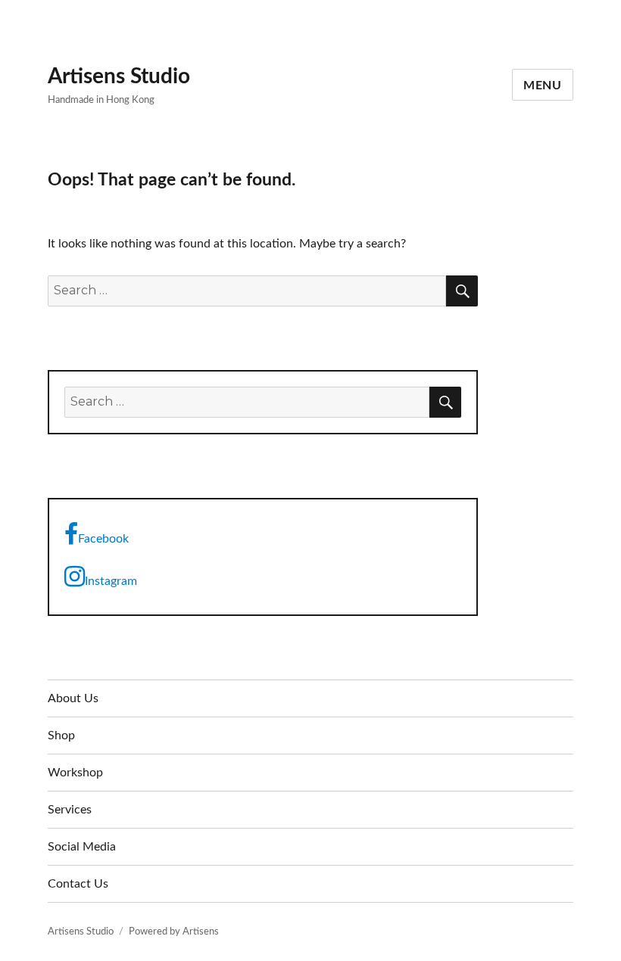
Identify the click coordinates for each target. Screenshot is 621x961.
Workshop (75, 773)
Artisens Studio (119, 76)
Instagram (111, 581)
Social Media (82, 847)
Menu (542, 85)
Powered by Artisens (174, 932)
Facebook (103, 539)
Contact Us (78, 884)
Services (70, 810)
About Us (73, 698)
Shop (61, 735)
